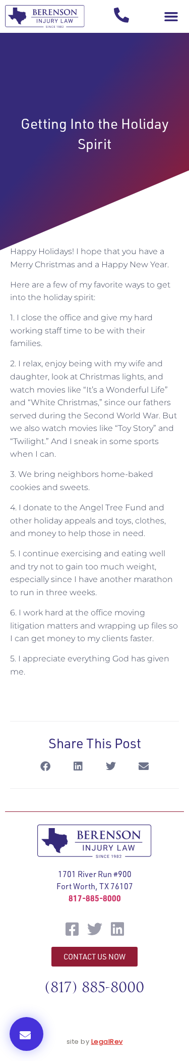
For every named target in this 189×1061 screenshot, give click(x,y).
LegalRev (107, 1041)
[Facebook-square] (72, 929)
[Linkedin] (117, 929)
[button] (171, 17)
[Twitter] (94, 929)
